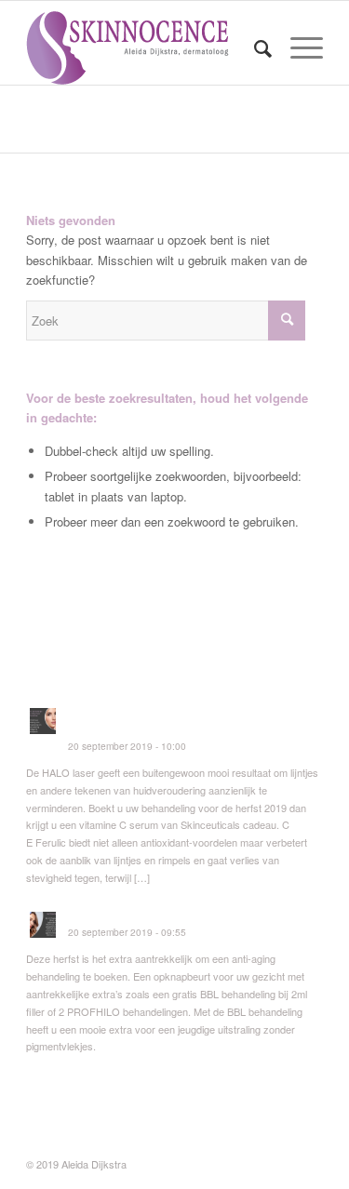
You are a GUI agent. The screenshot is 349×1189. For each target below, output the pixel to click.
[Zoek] (253, 47)
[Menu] (297, 47)
